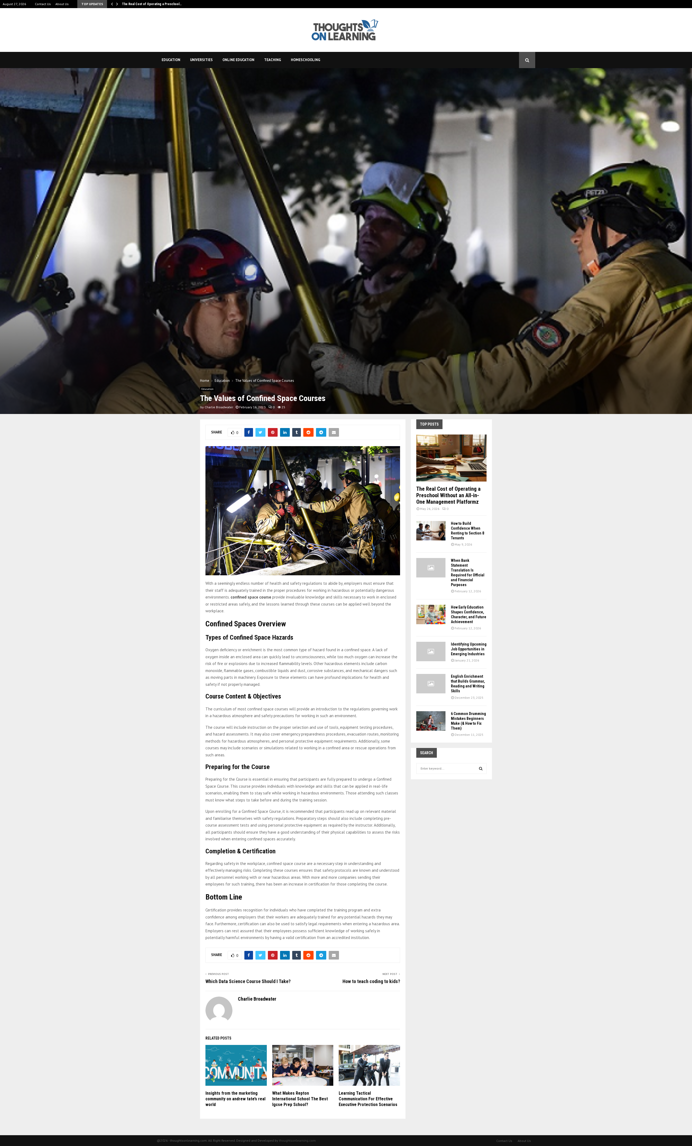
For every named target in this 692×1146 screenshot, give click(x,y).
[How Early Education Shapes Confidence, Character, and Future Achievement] (430, 614)
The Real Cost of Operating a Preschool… (152, 4)
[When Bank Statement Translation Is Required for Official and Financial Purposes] (430, 567)
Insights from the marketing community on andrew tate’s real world (235, 1099)
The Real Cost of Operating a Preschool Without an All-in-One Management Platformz (448, 495)
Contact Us (43, 4)
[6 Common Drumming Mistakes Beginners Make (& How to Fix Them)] (430, 721)
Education (171, 60)
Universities (201, 60)
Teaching (272, 60)
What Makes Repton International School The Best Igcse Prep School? (300, 1099)
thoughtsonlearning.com (297, 1140)
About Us (62, 4)
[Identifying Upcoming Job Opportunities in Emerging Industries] (430, 651)
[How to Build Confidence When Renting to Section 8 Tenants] (430, 530)
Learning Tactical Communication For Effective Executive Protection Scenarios (368, 1099)
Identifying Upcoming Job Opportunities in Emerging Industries (469, 649)
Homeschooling (305, 60)
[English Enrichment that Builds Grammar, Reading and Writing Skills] (430, 683)
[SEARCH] (481, 768)
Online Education (238, 60)
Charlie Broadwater (219, 407)
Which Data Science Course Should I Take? (248, 981)
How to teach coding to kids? (371, 981)
